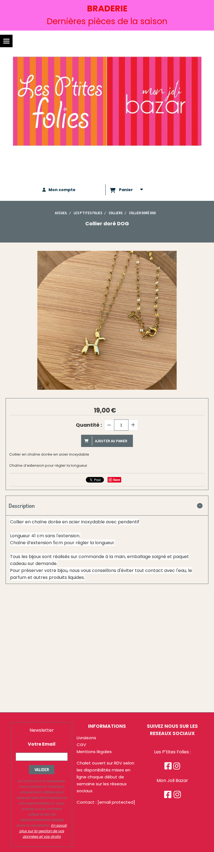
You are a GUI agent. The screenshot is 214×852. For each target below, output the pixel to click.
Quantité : (89, 424)
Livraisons (86, 738)
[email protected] (116, 802)
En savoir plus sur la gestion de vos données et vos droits (43, 831)
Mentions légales (94, 751)
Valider (42, 769)
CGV (81, 745)
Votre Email (41, 744)
